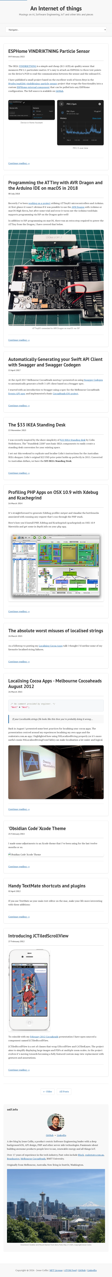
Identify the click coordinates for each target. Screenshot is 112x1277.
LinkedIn (61, 1135)
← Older (47, 1091)
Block (81, 1154)
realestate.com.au (94, 1154)
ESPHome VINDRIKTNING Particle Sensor (49, 51)
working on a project (39, 203)
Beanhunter (13, 1158)
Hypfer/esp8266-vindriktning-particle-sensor (32, 83)
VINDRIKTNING (27, 66)
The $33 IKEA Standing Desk (36, 425)
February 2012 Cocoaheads (44, 1036)
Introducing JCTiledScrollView (38, 936)
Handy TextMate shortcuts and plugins (46, 886)
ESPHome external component (33, 87)
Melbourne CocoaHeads (33, 1158)
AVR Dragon (78, 207)
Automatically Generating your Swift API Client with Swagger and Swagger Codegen (55, 362)
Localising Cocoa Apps (51, 645)
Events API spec (16, 393)
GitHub (59, 91)
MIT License (56, 1270)
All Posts (64, 1091)
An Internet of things (56, 8)
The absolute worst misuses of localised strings (55, 630)
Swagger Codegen (93, 380)
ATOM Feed (70, 1270)
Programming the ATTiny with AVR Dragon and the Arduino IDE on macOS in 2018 (55, 185)
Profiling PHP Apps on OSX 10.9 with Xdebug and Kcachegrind (53, 495)
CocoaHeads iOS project (65, 393)
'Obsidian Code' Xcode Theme (37, 828)
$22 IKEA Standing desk (72, 440)
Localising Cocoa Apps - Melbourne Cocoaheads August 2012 (55, 683)
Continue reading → (19, 163)
